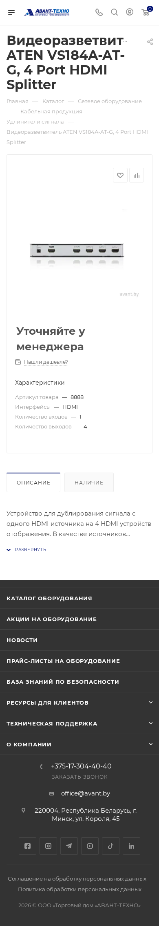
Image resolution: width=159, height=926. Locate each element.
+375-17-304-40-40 (81, 766)
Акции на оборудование (52, 619)
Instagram (48, 846)
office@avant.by (85, 793)
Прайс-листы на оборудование (63, 661)
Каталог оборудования (50, 598)
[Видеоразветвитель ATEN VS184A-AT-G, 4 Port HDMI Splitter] (79, 254)
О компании (29, 744)
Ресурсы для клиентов (48, 702)
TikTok (110, 846)
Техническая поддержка (52, 723)
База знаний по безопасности (63, 681)
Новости (22, 640)
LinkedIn (131, 846)
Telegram (69, 846)
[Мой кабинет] (129, 13)
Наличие (89, 483)
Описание (33, 483)
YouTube (90, 846)
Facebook (27, 846)
